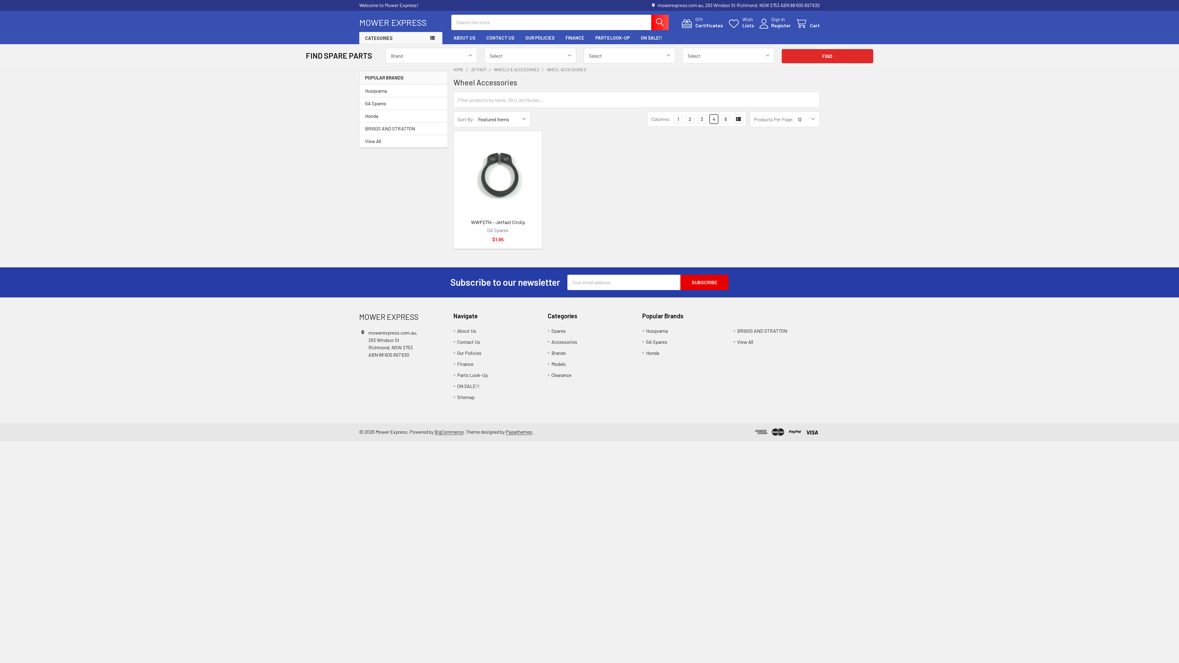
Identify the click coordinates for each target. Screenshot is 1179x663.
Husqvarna (376, 91)
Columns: (661, 119)
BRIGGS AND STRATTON (390, 128)
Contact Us (500, 38)
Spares (558, 331)
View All (373, 141)
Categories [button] (378, 38)
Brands (558, 353)
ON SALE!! (651, 38)
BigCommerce (449, 432)
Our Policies (539, 38)
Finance (575, 38)
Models (558, 364)
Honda (371, 116)
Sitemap (466, 397)
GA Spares (375, 103)
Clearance (561, 375)
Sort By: (465, 119)
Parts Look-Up (612, 38)
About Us (464, 38)
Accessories (564, 342)
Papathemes (519, 432)
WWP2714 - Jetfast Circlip (498, 222)
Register (781, 25)
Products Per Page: (774, 119)
